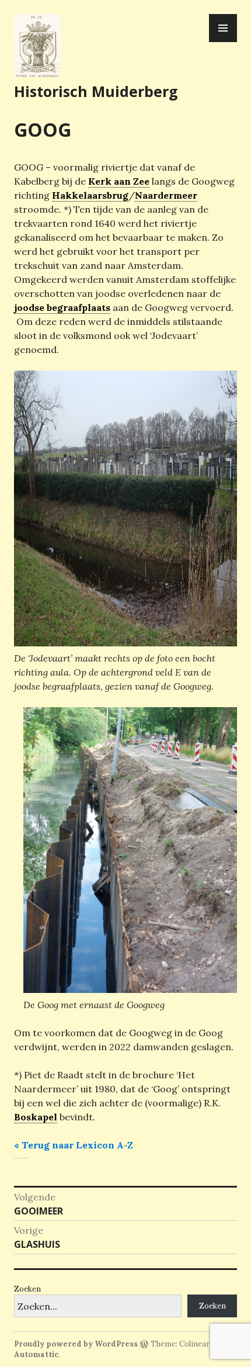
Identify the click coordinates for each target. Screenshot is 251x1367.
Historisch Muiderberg (96, 91)
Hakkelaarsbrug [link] (90, 195)
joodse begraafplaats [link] (62, 307)
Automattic (36, 1354)
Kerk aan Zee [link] (118, 181)
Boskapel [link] (35, 1117)
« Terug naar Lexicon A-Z (73, 1145)
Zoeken (27, 1289)
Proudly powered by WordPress (76, 1344)
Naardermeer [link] (166, 195)
